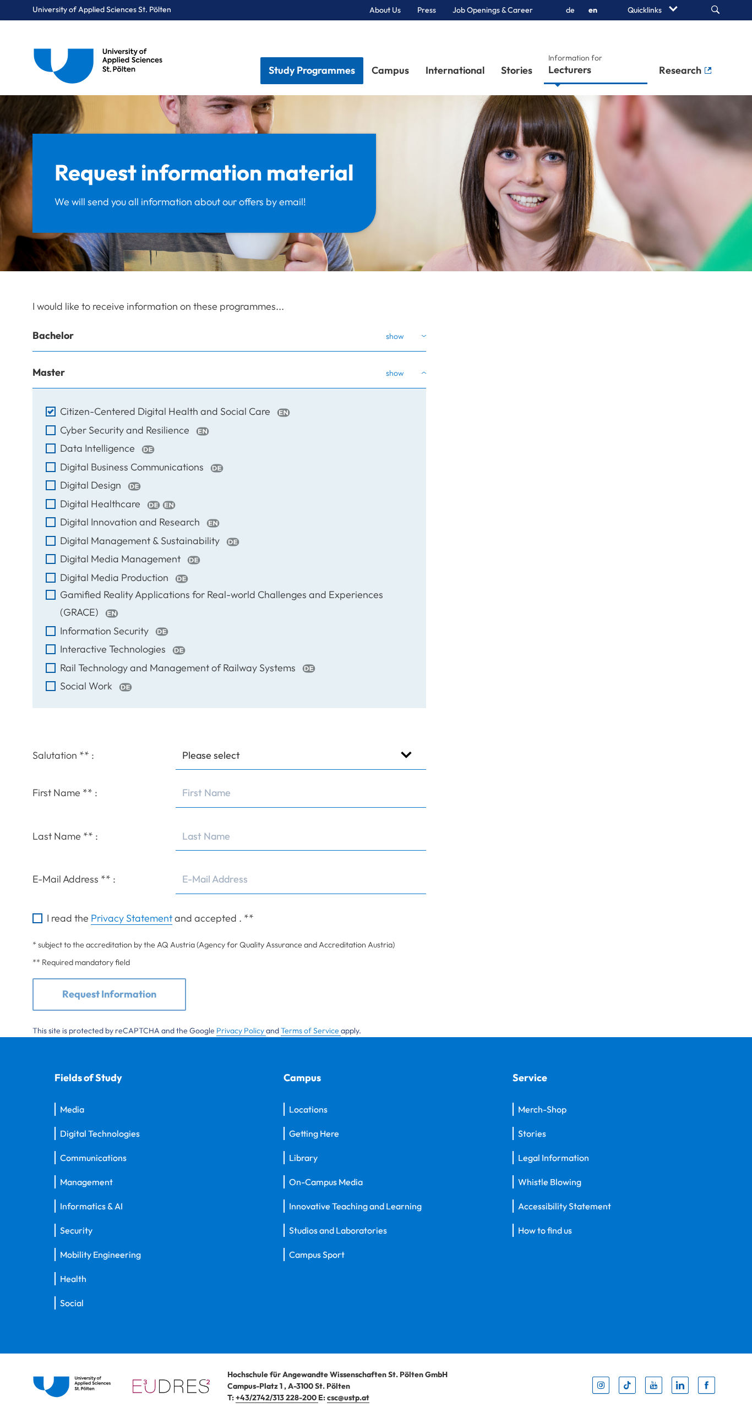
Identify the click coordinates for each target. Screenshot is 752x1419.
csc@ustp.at (348, 1397)
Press (426, 10)
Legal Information (553, 1157)
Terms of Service (311, 1031)
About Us (385, 10)
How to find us (545, 1230)
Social (72, 1302)
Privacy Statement (131, 918)
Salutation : (63, 755)
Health (73, 1278)
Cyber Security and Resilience (126, 430)
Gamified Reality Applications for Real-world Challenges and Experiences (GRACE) (221, 603)
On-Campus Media (326, 1181)
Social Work (87, 686)
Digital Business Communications (133, 467)
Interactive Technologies (114, 649)
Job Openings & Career (493, 10)
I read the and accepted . (150, 918)
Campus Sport (317, 1254)
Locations (308, 1109)
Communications (93, 1157)
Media (72, 1109)
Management (86, 1181)
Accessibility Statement (564, 1206)
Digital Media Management (121, 558)
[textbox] (301, 793)
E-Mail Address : (74, 879)
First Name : (64, 792)
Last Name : (65, 836)
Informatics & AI (91, 1206)
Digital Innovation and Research (131, 522)
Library (303, 1157)
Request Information (109, 994)
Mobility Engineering (100, 1254)
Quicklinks (645, 10)
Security (76, 1230)
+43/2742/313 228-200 (277, 1397)
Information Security (105, 630)
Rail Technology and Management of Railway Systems (179, 667)
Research (681, 70)
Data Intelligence (98, 448)
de (570, 10)
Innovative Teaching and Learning (355, 1206)
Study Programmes (312, 70)
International (455, 70)
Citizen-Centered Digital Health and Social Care (166, 411)
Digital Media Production (115, 577)
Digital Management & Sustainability (141, 540)
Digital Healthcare (101, 503)
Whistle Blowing (549, 1181)
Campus (390, 70)
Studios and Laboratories (338, 1230)
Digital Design (91, 485)
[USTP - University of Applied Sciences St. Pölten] (101, 57)
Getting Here (314, 1133)
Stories (516, 70)
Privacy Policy (241, 1031)
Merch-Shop (542, 1109)
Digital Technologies (100, 1133)
